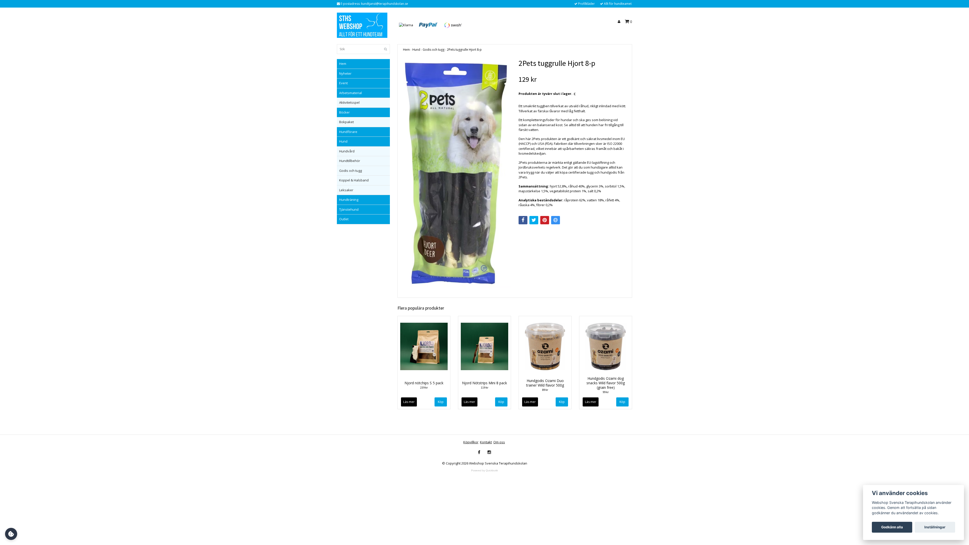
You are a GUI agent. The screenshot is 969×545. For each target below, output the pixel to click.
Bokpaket (346, 122)
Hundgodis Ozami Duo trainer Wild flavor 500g (545, 383)
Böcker (344, 112)
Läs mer (409, 402)
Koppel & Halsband (354, 180)
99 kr (606, 392)
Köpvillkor (470, 442)
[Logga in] (619, 21)
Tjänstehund (349, 209)
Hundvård (347, 151)
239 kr (424, 387)
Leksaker (346, 190)
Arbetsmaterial (350, 93)
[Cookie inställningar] (11, 534)
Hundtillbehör (349, 160)
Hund (343, 141)
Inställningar (935, 527)
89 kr (545, 390)
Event (343, 83)
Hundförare (348, 131)
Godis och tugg (350, 170)
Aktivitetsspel (349, 102)
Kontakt (486, 442)
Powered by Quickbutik (484, 470)
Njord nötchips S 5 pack (424, 382)
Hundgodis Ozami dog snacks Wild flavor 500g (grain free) (605, 383)
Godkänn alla (892, 527)
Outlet (343, 219)
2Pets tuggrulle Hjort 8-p (464, 49)
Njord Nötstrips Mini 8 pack (484, 382)
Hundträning (348, 199)
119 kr (484, 387)
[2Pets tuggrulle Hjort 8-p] (457, 173)
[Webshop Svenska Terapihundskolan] (362, 24)
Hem (342, 63)
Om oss (499, 442)
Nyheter (345, 73)
